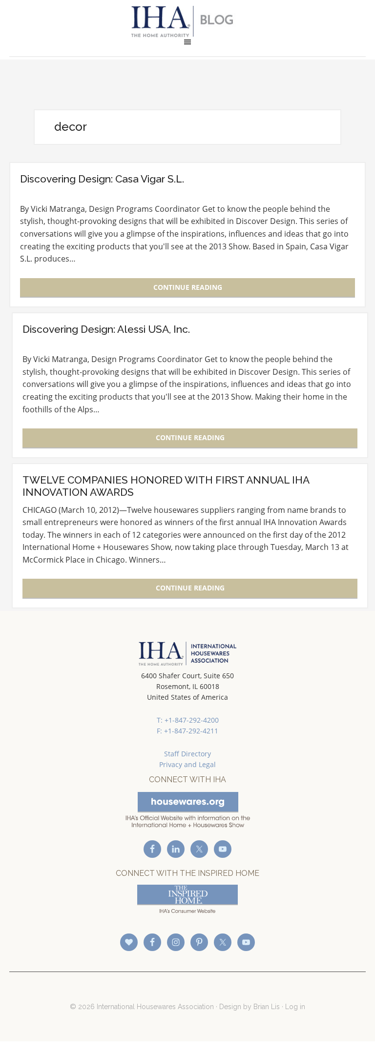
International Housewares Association (187, 21)
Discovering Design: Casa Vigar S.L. (102, 179)
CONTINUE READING (187, 287)
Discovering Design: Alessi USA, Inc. (106, 329)
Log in (295, 1007)
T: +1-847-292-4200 (188, 720)
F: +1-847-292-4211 (187, 730)
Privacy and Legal (187, 764)
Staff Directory (187, 753)
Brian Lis (266, 1007)
